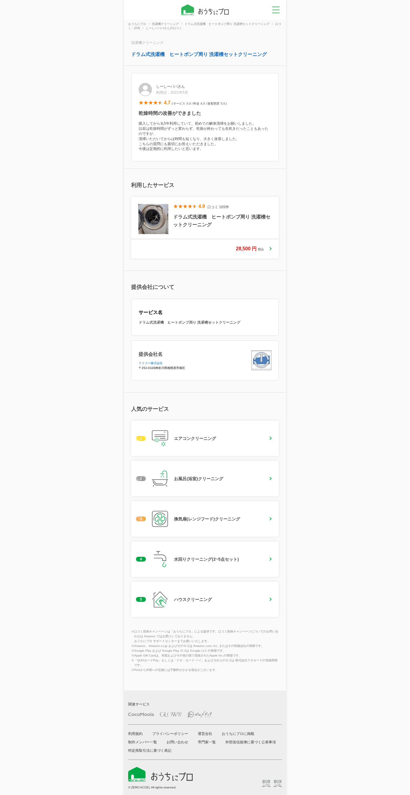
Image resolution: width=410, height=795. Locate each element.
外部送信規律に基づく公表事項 (250, 742)
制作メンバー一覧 (142, 742)
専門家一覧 (207, 742)
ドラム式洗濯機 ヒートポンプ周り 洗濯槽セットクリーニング (199, 54)
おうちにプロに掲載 (238, 734)
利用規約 (135, 734)
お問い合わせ (177, 742)
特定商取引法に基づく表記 (149, 750)
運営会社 (205, 734)
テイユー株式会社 (151, 363)
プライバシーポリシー (170, 734)
